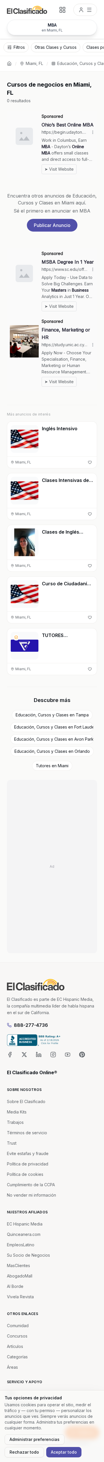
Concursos (17, 1336)
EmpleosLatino (20, 1244)
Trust (11, 1143)
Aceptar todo (64, 1452)
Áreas (12, 1367)
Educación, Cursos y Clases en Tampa (52, 714)
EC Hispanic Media (24, 1223)
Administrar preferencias (35, 1439)
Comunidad (18, 1325)
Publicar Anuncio (52, 225)
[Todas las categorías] (62, 9)
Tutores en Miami (52, 765)
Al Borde (15, 1286)
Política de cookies (25, 1174)
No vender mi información (31, 1195)
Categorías (17, 1356)
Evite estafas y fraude (28, 1153)
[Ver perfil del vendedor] (16, 637)
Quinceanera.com (23, 1234)
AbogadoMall (19, 1275)
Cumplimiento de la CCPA (31, 1184)
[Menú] (85, 10)
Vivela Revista (20, 1296)
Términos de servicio (27, 1132)
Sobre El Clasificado (26, 1101)
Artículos (15, 1346)
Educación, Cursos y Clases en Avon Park (54, 739)
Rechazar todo (24, 1452)
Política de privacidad (27, 1163)
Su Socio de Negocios (28, 1255)
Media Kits (17, 1111)
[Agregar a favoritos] (89, 462)
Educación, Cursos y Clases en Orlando (52, 751)
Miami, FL (34, 63)
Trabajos (15, 1122)
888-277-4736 (31, 1025)
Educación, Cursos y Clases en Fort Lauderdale (54, 727)
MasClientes (18, 1265)
